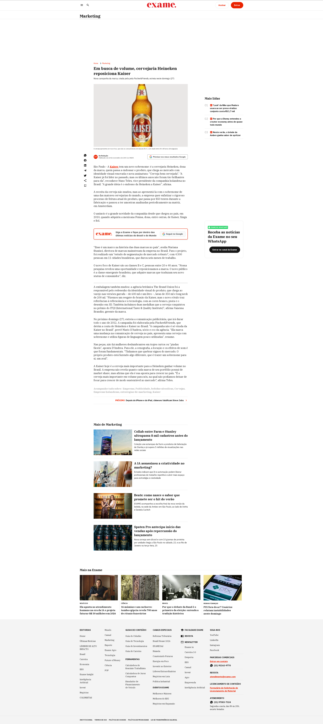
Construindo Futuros (163, 656)
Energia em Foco (161, 661)
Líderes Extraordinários (164, 671)
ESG (82, 669)
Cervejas (179, 388)
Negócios (84, 692)
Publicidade (143, 388)
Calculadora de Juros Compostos (135, 675)
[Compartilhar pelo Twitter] (85, 175)
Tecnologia (110, 655)
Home (96, 63)
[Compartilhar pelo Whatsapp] (85, 155)
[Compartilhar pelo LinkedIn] (85, 165)
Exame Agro (110, 650)
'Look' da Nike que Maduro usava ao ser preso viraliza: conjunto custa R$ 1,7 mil (224, 108)
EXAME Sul (158, 646)
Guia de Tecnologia (134, 641)
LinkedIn (214, 640)
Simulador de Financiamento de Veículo (132, 684)
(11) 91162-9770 (222, 665)
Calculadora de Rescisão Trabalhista (135, 667)
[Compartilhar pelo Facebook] (85, 160)
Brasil (82, 654)
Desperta (189, 657)
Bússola (156, 651)
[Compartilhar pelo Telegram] (85, 170)
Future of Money (112, 660)
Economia (84, 664)
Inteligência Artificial (85, 681)
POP (107, 670)
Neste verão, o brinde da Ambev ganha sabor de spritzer (225, 134)
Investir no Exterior (162, 666)
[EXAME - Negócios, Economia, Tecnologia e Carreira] (161, 5)
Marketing (90, 16)
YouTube (214, 635)
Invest (83, 687)
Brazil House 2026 (161, 641)
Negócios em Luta (161, 676)
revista (189, 636)
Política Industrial (161, 681)
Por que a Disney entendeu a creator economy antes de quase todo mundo (226, 121)
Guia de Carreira (133, 651)
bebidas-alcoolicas (162, 388)
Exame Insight (86, 674)
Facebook (214, 650)
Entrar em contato (219, 661)
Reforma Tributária (162, 636)
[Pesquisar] (88, 5)
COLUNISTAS (86, 697)
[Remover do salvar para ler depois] (85, 185)
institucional (86, 720)
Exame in (189, 647)
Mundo (108, 630)
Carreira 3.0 (190, 652)
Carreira (84, 659)
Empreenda (190, 682)
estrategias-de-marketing (136, 392)
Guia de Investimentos (136, 646)
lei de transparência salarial (164, 720)
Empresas (128, 388)
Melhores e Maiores (162, 693)
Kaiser (157, 392)
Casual (108, 635)
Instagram (215, 645)
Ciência (108, 665)
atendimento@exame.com (223, 676)
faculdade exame (194, 630)
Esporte (108, 645)
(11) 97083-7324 (222, 702)
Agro (187, 677)
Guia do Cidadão (133, 636)
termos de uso (101, 720)
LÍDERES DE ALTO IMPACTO (88, 647)
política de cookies (117, 720)
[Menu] (82, 5)
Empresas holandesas (106, 392)
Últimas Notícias (88, 641)
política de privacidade (138, 720)
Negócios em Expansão (164, 703)
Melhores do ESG (161, 698)
